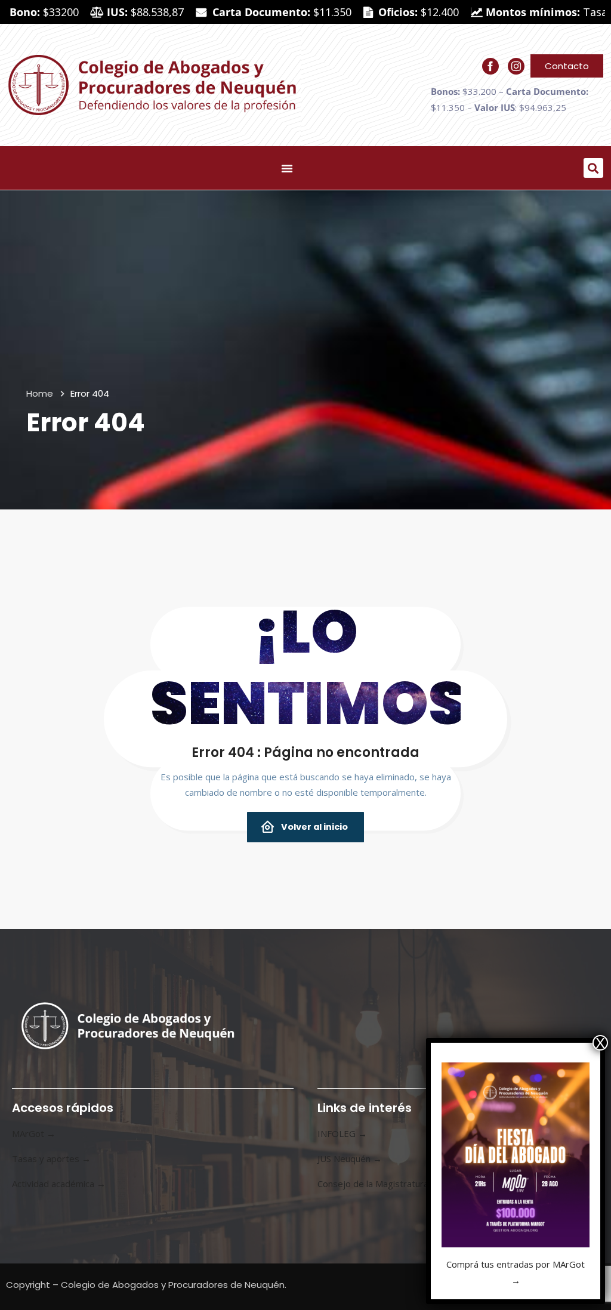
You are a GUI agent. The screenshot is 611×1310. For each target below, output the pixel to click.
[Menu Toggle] (287, 168)
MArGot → (33, 1133)
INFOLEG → (342, 1133)
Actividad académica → (59, 1183)
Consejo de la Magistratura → (378, 1183)
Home (39, 393)
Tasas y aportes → (51, 1158)
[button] (593, 168)
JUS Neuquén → (349, 1158)
